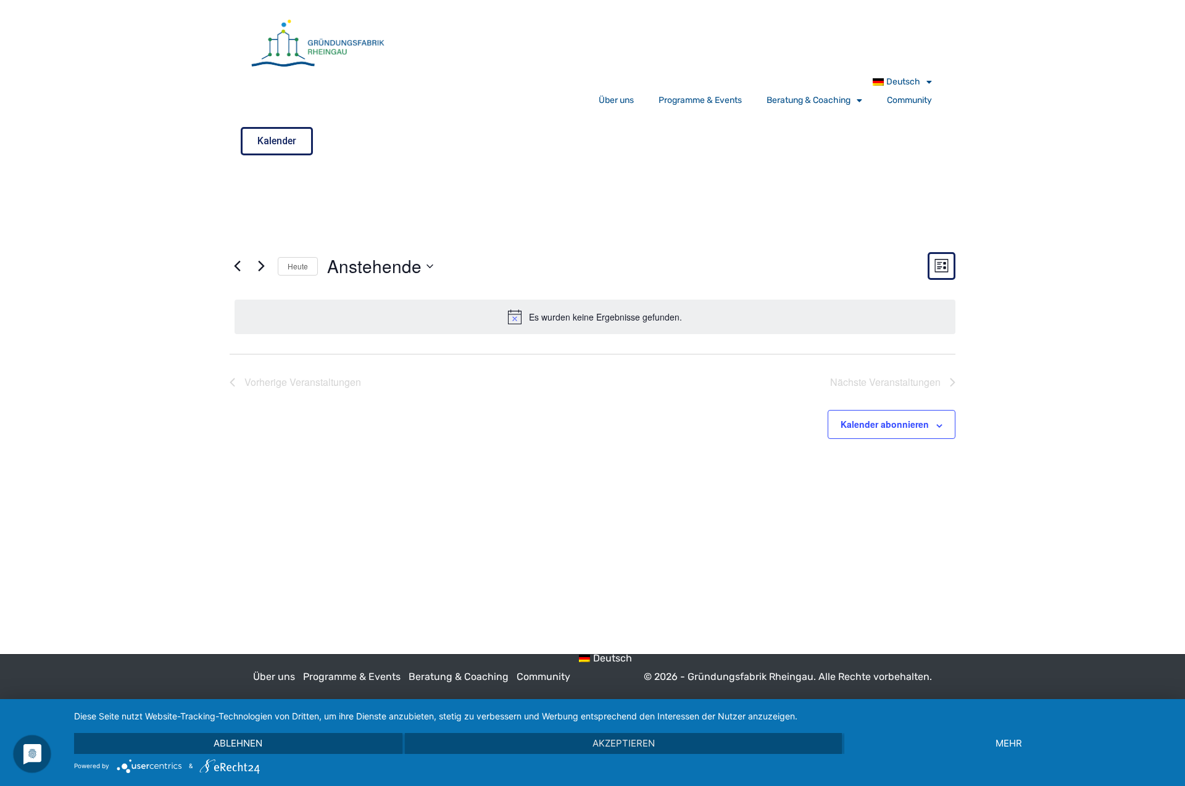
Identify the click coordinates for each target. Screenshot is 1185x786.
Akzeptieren (623, 743)
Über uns (616, 100)
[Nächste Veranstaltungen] (261, 266)
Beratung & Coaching (808, 100)
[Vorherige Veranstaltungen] (237, 266)
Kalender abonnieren (885, 424)
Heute (298, 266)
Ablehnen (238, 743)
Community (909, 100)
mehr (1009, 743)
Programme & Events (700, 100)
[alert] (595, 317)
